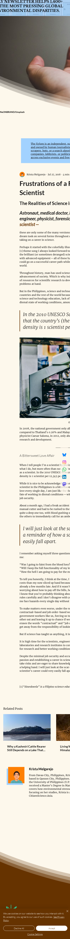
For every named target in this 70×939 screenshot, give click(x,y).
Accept (52, 928)
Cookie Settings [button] (35, 934)
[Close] (65, 913)
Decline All (19, 928)
